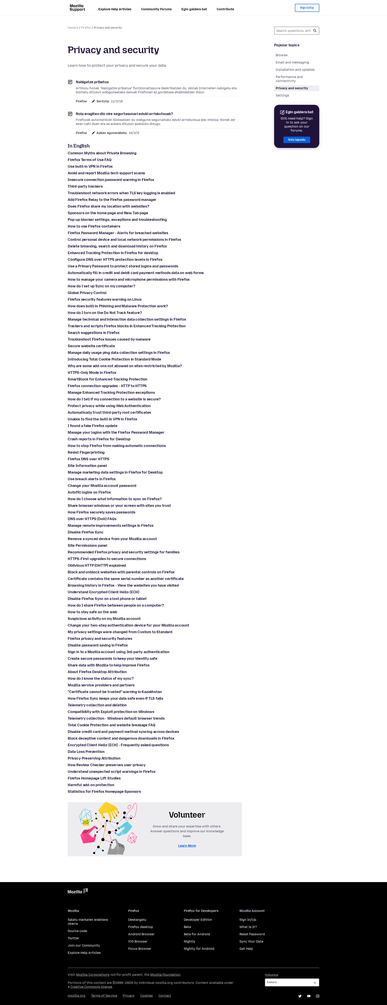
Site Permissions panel (87, 545)
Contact (164, 996)
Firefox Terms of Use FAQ (89, 160)
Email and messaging (292, 62)
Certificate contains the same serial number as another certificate (126, 579)
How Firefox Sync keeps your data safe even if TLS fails (115, 698)
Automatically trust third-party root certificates (109, 412)
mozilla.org (76, 996)
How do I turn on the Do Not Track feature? (105, 313)
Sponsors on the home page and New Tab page (108, 213)
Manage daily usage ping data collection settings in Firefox (119, 352)
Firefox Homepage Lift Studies (94, 778)
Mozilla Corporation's (92, 975)
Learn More (187, 846)
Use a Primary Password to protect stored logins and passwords (123, 266)
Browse (281, 55)
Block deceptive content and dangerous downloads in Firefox (121, 738)
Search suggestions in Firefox (94, 332)
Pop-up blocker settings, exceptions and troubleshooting (117, 219)
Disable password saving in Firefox (98, 645)
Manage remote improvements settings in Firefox (111, 525)
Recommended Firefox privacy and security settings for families (124, 552)
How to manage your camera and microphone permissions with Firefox (129, 279)
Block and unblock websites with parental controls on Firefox (121, 572)
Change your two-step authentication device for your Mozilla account (128, 625)
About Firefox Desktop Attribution (97, 672)
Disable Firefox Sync (85, 532)
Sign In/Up (307, 7)
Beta (187, 927)
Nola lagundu (296, 139)
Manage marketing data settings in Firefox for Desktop (115, 472)
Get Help (246, 949)
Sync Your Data (251, 941)
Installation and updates (295, 70)
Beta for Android (197, 934)
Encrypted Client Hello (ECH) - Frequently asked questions (118, 745)
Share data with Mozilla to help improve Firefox (109, 665)
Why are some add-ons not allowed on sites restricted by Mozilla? (125, 366)
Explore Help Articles (114, 9)
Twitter (73, 938)
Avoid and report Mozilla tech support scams (106, 173)
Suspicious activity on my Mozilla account (104, 618)
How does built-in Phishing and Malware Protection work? (118, 306)
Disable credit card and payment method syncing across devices (123, 732)
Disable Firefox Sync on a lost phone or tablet (107, 599)
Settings (282, 95)
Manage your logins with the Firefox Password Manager (116, 432)
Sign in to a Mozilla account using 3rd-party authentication (118, 652)
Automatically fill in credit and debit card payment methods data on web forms (136, 273)
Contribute (225, 9)
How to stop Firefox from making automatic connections (117, 446)
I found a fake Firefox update (93, 426)
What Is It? (248, 927)
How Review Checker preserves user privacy (107, 765)
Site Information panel (87, 466)
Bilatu (315, 30)
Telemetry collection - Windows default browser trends (116, 718)
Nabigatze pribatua (92, 82)
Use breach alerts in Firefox (92, 479)
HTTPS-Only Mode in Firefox (92, 372)
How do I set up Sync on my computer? (101, 286)
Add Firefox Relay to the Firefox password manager (112, 199)
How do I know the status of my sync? (101, 678)
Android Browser (141, 934)
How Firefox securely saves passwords (101, 512)
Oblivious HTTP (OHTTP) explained (97, 565)
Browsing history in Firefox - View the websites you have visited (123, 585)
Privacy (128, 996)
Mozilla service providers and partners (101, 685)
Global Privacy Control (87, 293)
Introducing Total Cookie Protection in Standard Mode (114, 359)
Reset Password (252, 934)
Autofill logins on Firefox (89, 492)
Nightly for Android (199, 949)
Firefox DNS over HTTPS (88, 459)
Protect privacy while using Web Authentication (109, 406)
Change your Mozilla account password (102, 485)
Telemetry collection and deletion (97, 705)
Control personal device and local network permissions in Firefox (124, 239)
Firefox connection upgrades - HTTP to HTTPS (107, 386)
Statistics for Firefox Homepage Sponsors (104, 791)
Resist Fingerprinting (86, 452)
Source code (77, 931)
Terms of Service (104, 996)
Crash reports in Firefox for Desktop (99, 439)
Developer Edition (198, 920)
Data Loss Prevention (86, 751)
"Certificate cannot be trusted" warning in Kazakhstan (115, 692)
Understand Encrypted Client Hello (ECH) (103, 592)
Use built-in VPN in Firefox (90, 166)
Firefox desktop (140, 927)
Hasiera (73, 27)
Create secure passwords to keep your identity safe (112, 658)
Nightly (189, 941)
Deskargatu (137, 920)
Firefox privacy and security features (100, 638)
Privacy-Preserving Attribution (94, 758)
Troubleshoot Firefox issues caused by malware (109, 339)
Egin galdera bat (194, 9)
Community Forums (156, 9)
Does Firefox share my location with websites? (108, 206)
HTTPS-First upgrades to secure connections (107, 559)
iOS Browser (138, 941)
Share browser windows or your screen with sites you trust (119, 505)
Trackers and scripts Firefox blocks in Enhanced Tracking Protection (127, 326)
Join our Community (84, 945)
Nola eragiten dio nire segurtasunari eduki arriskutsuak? (124, 114)
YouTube (308, 996)
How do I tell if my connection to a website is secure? (114, 399)
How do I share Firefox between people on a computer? (116, 605)
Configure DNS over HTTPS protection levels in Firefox (115, 259)
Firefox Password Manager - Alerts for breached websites (118, 233)
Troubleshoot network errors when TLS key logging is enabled (121, 193)
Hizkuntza (271, 975)
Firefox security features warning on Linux (104, 299)
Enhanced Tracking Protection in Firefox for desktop (113, 253)
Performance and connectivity (289, 79)
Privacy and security (292, 88)
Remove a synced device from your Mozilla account (112, 539)
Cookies (146, 996)
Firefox (86, 27)
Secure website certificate (91, 346)
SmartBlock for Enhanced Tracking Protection (107, 379)
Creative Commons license (91, 987)
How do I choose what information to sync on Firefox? (115, 499)
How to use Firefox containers (94, 226)
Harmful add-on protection (91, 785)
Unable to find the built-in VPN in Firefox (102, 419)
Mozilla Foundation (165, 975)
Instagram (317, 996)
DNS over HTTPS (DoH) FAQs (92, 519)
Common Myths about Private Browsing (102, 153)
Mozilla (78, 892)
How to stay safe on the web (92, 612)
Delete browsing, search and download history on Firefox (117, 246)
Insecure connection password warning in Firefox (111, 180)
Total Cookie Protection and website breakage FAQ (111, 725)
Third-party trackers (85, 186)
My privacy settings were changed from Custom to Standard (120, 632)
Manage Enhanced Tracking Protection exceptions (111, 392)
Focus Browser (139, 949)
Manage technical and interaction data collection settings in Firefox (127, 319)
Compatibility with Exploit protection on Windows (111, 712)
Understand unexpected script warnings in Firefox (111, 771)
